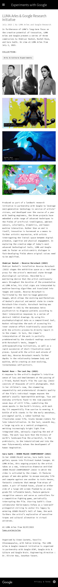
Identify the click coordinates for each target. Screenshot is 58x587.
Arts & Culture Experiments (18, 58)
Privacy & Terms (42, 581)
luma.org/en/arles (11, 530)
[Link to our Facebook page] (54, 581)
